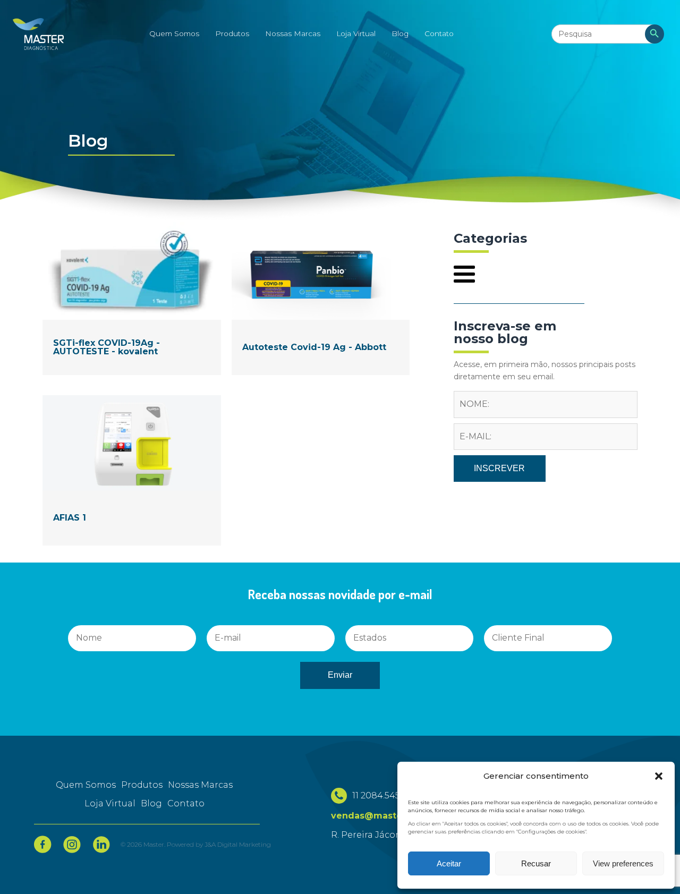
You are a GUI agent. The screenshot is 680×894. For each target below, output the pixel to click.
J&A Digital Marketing (238, 844)
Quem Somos (174, 33)
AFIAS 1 (69, 518)
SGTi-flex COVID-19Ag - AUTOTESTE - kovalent (106, 347)
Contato (439, 33)
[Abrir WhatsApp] (26, 867)
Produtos (232, 33)
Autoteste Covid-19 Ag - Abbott (314, 347)
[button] (658, 776)
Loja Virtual (356, 33)
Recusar (536, 863)
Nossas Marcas (292, 33)
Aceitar (449, 863)
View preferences (623, 863)
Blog (400, 33)
